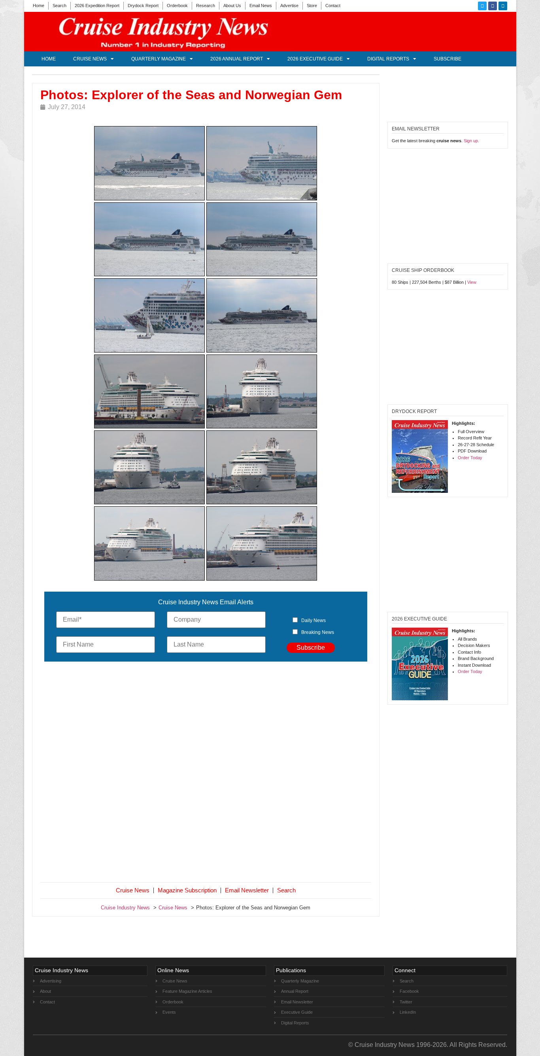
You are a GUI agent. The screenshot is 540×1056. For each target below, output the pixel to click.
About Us (232, 5)
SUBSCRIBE (447, 59)
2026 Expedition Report (97, 5)
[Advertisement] (206, 773)
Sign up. (471, 140)
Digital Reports (388, 59)
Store (312, 5)
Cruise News (90, 59)
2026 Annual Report (236, 59)
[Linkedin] (502, 6)
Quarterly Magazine (158, 59)
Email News (260, 5)
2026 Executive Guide (315, 59)
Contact (332, 5)
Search (59, 5)
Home (38, 5)
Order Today (470, 457)
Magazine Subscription (187, 890)
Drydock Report (143, 5)
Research (205, 5)
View (471, 282)
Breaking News (317, 632)
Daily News (313, 620)
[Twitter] (482, 6)
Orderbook (177, 5)
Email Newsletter (247, 890)
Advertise (289, 5)
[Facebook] (492, 6)
